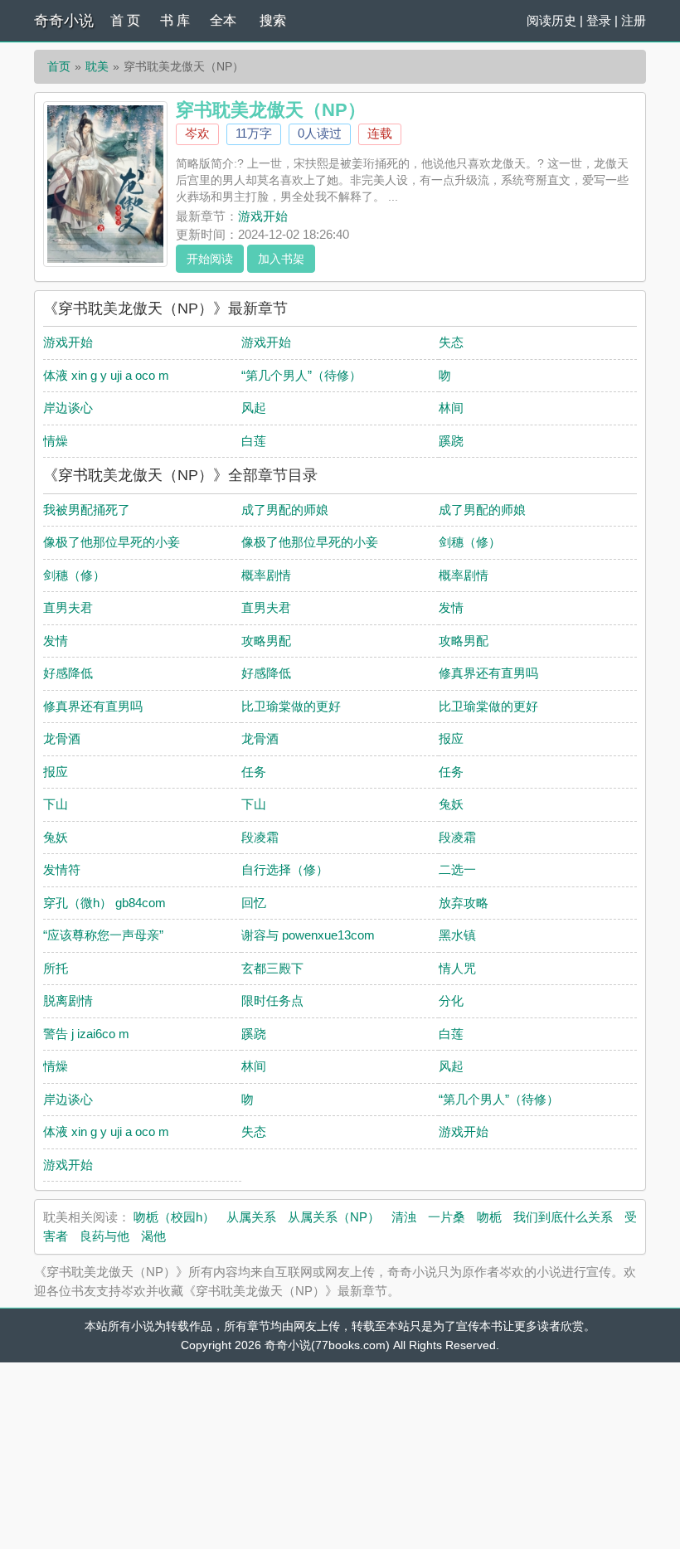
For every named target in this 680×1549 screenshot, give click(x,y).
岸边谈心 (68, 408)
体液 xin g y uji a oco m (106, 375)
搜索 (273, 20)
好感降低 (68, 673)
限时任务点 (272, 1000)
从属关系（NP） (334, 1217)
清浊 (403, 1217)
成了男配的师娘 (284, 510)
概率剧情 (266, 575)
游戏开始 (263, 216)
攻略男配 (266, 641)
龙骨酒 (61, 738)
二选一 (457, 869)
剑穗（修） (470, 542)
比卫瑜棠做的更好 (291, 706)
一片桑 (446, 1217)
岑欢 (197, 133)
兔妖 (451, 804)
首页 (58, 66)
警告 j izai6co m (86, 1034)
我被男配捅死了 (86, 510)
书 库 (175, 20)
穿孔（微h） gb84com (104, 903)
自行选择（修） (284, 869)
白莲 (253, 441)
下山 (55, 804)
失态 (451, 342)
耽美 (97, 66)
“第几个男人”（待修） (301, 375)
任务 (253, 772)
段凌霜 (260, 837)
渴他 (153, 1236)
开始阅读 (210, 258)
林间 (451, 408)
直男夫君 (68, 607)
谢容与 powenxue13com (308, 935)
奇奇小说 (64, 20)
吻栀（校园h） (174, 1217)
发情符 (61, 869)
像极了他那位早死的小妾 (111, 542)
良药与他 (104, 1236)
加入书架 (281, 258)
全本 (223, 20)
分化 (451, 1000)
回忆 (253, 903)
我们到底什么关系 (563, 1217)
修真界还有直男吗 (488, 673)
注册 (633, 20)
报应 (451, 738)
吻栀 (489, 1217)
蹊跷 (451, 441)
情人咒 (457, 968)
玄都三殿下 (272, 968)
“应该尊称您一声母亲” (103, 935)
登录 (598, 20)
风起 (253, 408)
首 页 (125, 20)
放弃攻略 (463, 903)
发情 (451, 607)
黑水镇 (457, 935)
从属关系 (251, 1217)
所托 (55, 968)
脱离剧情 (68, 1000)
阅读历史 (551, 20)
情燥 (55, 441)
